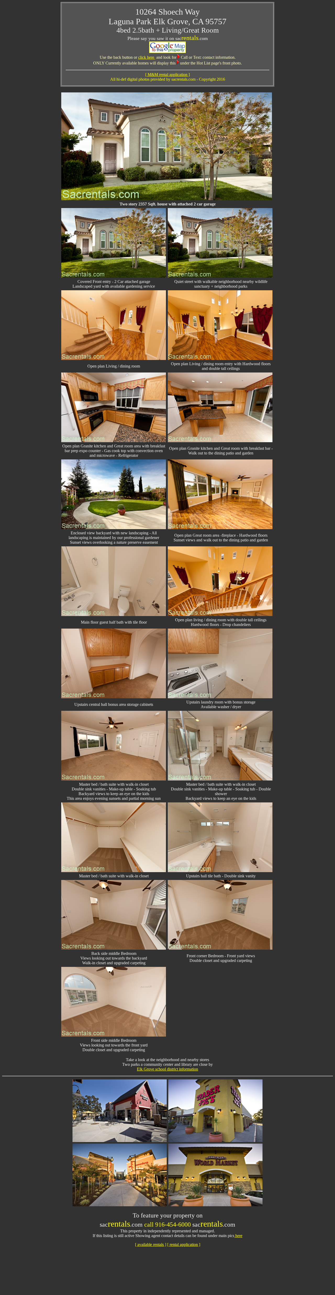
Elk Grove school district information (167, 1069)
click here (146, 57)
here (238, 1235)
